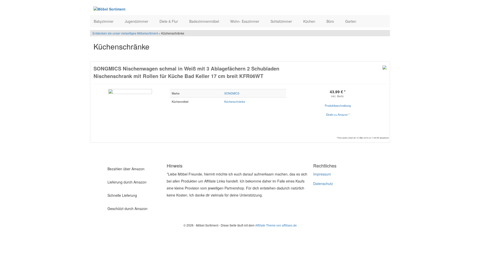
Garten (351, 21)
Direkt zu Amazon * (338, 114)
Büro (330, 21)
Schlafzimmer (281, 21)
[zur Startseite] (155, 9)
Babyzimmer (104, 21)
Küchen (309, 21)
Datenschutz (323, 183)
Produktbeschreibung (338, 106)
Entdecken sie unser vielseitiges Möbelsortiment (125, 33)
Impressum (322, 174)
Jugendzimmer (137, 21)
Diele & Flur (169, 21)
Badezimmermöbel (204, 21)
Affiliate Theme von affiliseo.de (276, 225)
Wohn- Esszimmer (245, 21)
